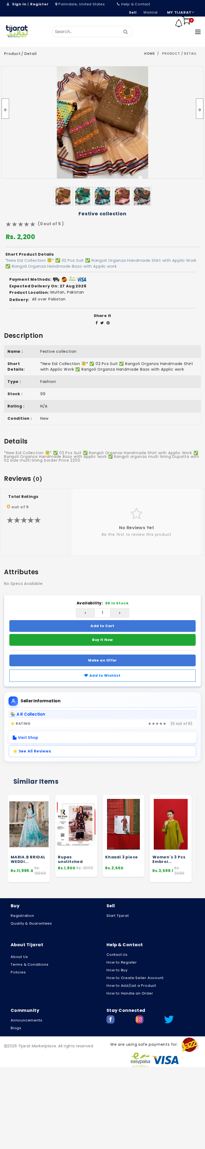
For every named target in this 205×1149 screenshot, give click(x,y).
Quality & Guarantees (31, 923)
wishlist (150, 12)
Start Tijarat (118, 915)
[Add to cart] (44, 826)
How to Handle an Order (130, 993)
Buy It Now (102, 639)
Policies (18, 972)
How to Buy (117, 970)
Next (149, 196)
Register (39, 4)
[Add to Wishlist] (43, 836)
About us (19, 956)
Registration (22, 915)
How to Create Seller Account (135, 977)
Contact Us (117, 954)
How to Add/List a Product (131, 985)
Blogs (16, 1028)
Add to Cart (102, 625)
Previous (56, 196)
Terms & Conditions (29, 964)
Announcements (26, 1020)
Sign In (19, 4)
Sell (133, 12)
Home (149, 53)
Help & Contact (135, 4)
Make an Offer (102, 660)
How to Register (122, 962)
